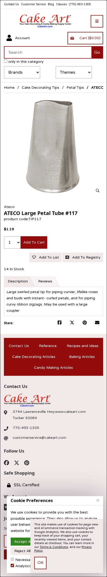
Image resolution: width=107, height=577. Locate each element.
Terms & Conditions (54, 547)
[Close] (97, 500)
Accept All (23, 541)
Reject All (22, 551)
